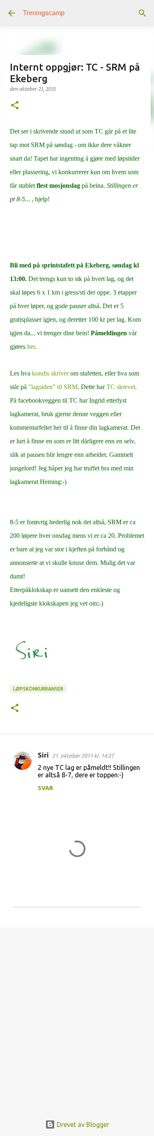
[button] (15, 105)
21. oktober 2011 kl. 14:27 (83, 755)
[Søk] (142, 13)
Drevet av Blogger (82, 1124)
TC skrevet (120, 386)
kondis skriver (50, 373)
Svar (45, 788)
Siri (43, 755)
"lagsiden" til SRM (53, 386)
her (31, 346)
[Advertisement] (77, 1017)
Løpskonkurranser (38, 688)
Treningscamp (43, 12)
